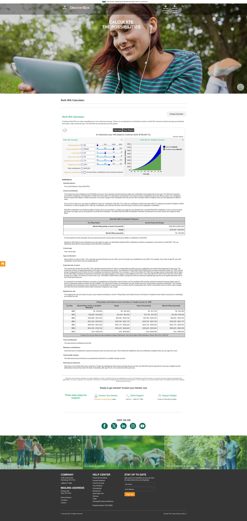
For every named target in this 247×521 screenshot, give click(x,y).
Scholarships (97, 488)
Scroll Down (241, 89)
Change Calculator (176, 114)
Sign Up (129, 494)
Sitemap (95, 496)
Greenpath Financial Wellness (103, 501)
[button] (93, 140)
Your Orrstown (97, 486)
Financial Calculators (100, 478)
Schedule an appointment (103, 399)
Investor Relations (99, 480)
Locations (64, 500)
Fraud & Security (98, 483)
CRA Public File (98, 493)
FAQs (94, 499)
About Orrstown (66, 497)
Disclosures (97, 491)
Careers (63, 503)
